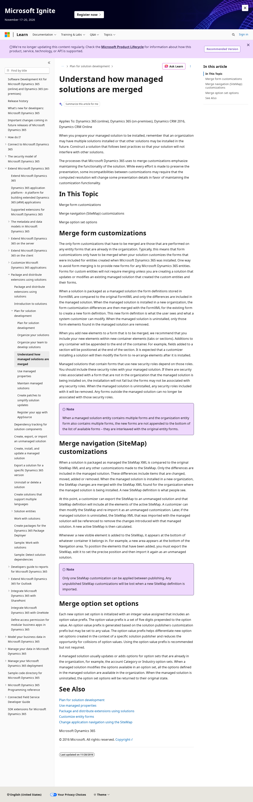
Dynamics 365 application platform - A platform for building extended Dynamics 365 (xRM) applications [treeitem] (30, 195)
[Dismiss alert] (245, 8)
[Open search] (233, 34)
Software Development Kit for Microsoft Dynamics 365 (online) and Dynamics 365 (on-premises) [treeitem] (28, 86)
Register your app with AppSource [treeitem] (32, 414)
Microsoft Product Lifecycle (122, 47)
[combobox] (27, 70)
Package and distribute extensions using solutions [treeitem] (29, 291)
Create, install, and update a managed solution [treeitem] (27, 453)
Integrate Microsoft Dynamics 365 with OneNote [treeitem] (30, 610)
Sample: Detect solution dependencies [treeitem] (30, 557)
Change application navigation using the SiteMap (95, 722)
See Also (210, 98)
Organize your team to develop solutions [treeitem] (32, 344)
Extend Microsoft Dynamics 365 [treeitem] (29, 178)
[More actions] (190, 66)
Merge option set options (222, 93)
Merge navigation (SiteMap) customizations (223, 85)
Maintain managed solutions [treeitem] (30, 385)
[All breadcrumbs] (62, 66)
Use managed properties (77, 705)
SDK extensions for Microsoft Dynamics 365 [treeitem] (27, 711)
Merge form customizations (223, 79)
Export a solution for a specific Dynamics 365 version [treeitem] (28, 470)
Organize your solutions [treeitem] (33, 335)
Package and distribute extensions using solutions (96, 711)
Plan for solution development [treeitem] (28, 325)
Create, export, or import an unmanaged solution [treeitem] (30, 439)
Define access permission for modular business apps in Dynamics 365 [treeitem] (30, 624)
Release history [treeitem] (18, 101)
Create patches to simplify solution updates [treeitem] (29, 400)
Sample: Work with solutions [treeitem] (26, 545)
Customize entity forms (76, 716)
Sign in (243, 34)
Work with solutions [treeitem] (27, 518)
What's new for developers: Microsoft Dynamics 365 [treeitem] (26, 110)
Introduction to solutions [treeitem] (30, 304)
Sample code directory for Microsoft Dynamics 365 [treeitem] (25, 675)
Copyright (122, 739)
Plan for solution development (90, 66)
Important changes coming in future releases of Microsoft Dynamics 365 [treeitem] (27, 125)
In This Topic (213, 74)
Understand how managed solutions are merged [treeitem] (33, 359)
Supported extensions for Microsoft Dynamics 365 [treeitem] (28, 212)
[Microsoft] (7, 34)
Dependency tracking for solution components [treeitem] (30, 426)
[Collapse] (49, 63)
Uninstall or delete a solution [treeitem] (27, 484)
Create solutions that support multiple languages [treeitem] (28, 499)
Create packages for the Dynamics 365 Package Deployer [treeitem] (30, 530)
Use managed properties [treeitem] (26, 373)
